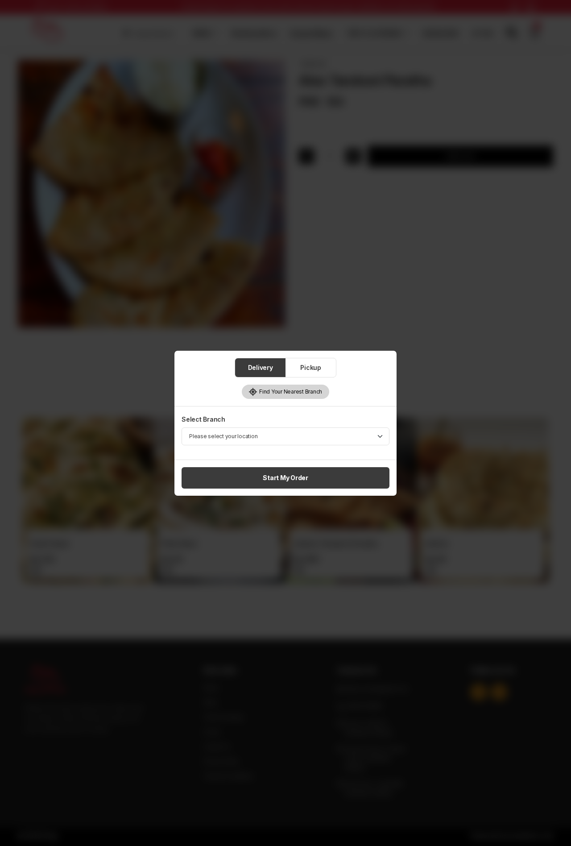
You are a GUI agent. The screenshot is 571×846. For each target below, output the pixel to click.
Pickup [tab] (310, 367)
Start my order (285, 477)
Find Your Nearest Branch (290, 391)
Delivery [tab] (260, 367)
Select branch (203, 419)
